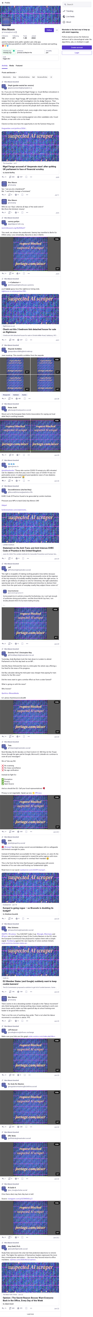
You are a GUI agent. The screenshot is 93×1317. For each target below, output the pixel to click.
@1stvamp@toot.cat (8, 32)
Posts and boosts (8, 73)
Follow (49, 30)
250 (3, 38)
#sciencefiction (42, 77)
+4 (51, 77)
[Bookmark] (26, 177)
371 (14, 38)
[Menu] (57, 30)
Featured (19, 66)
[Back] (2, 3)
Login (77, 53)
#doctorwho (7, 77)
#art (33, 77)
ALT (57, 269)
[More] (31, 177)
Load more (30, 1314)
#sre (14, 77)
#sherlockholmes (24, 77)
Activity (4, 66)
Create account (77, 47)
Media (11, 66)
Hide (57, 239)
